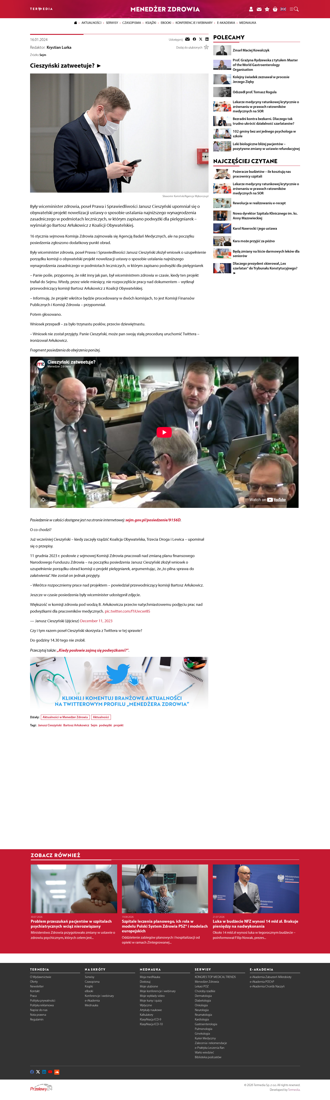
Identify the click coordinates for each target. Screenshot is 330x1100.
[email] (187, 39)
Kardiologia (202, 1019)
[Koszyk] (275, 9)
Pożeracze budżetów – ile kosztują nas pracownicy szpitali (262, 173)
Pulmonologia (203, 1029)
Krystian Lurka (59, 47)
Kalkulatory (146, 1015)
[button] (294, 9)
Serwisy (89, 977)
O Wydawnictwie (40, 977)
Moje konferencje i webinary (158, 991)
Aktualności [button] (91, 23)
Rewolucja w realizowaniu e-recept (259, 203)
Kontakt (35, 991)
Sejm (43, 55)
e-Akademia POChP (262, 982)
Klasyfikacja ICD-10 (151, 1024)
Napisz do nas (38, 1010)
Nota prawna (38, 1015)
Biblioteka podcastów (208, 1057)
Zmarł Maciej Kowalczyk (251, 50)
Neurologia (202, 1010)
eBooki (166, 23)
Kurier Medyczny (205, 1038)
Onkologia (201, 1005)
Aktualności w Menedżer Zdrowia (65, 717)
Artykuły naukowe (151, 1010)
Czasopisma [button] (131, 23)
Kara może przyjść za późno (254, 241)
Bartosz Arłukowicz (76, 725)
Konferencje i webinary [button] (194, 23)
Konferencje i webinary (99, 996)
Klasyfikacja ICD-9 (150, 1019)
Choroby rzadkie (205, 991)
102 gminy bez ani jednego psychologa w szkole (264, 133)
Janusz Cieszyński (50, 725)
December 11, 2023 (96, 620)
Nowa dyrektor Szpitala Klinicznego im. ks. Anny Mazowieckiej (265, 215)
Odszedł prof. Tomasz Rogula (255, 92)
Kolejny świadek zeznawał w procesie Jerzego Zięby (261, 79)
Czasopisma (92, 982)
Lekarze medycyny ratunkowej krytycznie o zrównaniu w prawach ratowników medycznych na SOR (266, 106)
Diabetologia (203, 1000)
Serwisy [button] (112, 23)
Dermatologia (203, 996)
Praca (33, 996)
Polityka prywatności (42, 1000)
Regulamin (37, 1019)
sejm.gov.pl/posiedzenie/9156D (152, 519)
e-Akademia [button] (226, 23)
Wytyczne (146, 1005)
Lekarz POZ (202, 986)
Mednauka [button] (247, 23)
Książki (150, 23)
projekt (118, 725)
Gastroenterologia (206, 1024)
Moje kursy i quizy (151, 1000)
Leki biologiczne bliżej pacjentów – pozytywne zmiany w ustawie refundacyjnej (266, 146)
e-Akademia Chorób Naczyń (267, 986)
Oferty (34, 982)
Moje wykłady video (152, 996)
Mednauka (91, 1005)
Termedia (294, 1090)
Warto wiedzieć (204, 1052)
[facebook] (194, 39)
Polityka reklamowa (42, 1005)
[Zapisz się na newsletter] (259, 9)
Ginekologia (202, 1034)
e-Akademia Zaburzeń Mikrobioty (270, 977)
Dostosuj (145, 982)
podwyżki (105, 725)
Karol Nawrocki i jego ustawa (255, 228)
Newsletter (37, 986)
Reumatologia (203, 1015)
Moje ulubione (149, 986)
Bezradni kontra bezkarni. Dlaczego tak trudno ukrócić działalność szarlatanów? (263, 121)
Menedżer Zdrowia (207, 982)
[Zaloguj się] (251, 9)
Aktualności (101, 717)
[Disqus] (119, 787)
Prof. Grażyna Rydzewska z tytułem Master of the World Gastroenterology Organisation (265, 65)
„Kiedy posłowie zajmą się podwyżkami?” (92, 650)
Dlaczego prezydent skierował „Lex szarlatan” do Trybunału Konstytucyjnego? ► (265, 268)
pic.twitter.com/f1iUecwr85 (127, 611)
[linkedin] (207, 39)
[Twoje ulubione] (267, 9)
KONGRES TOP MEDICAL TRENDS (215, 977)
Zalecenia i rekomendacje (211, 1043)
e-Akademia (92, 1000)
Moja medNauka (150, 977)
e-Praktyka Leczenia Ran (209, 1048)
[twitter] (200, 39)
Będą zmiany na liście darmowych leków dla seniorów (266, 253)
